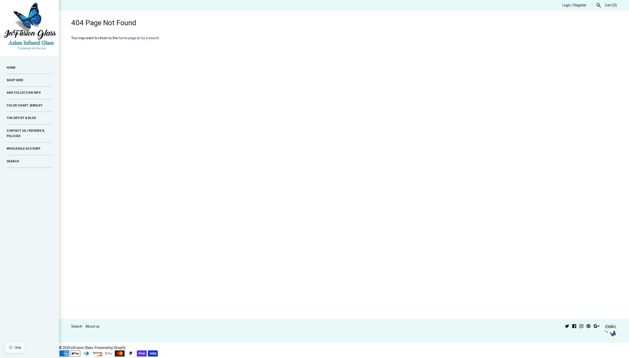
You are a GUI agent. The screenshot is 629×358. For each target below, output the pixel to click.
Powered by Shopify (110, 348)
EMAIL (611, 326)
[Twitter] (567, 326)
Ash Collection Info (24, 92)
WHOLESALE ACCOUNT (24, 148)
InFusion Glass (82, 348)
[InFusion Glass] (29, 28)
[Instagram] (581, 326)
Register (579, 5)
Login (566, 5)
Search (76, 326)
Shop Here (15, 80)
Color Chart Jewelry (25, 105)
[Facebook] (574, 326)
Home (11, 67)
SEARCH (13, 161)
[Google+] (597, 326)
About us (93, 326)
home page (127, 38)
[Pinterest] (588, 326)
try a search (150, 38)
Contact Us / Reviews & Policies (25, 133)
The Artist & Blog (21, 118)
